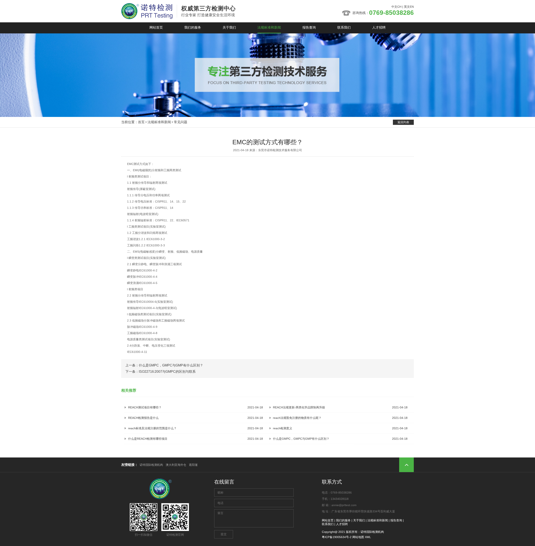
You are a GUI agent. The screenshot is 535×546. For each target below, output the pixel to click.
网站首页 (156, 27)
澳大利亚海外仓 (176, 464)
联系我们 (344, 27)
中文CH (396, 6)
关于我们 (229, 27)
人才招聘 (379, 27)
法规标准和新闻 (269, 27)
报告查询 (309, 27)
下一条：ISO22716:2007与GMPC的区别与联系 (160, 371)
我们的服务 (192, 27)
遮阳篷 (193, 464)
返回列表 (403, 122)
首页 (141, 122)
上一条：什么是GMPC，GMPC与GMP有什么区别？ (164, 365)
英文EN (409, 6)
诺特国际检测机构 (151, 464)
